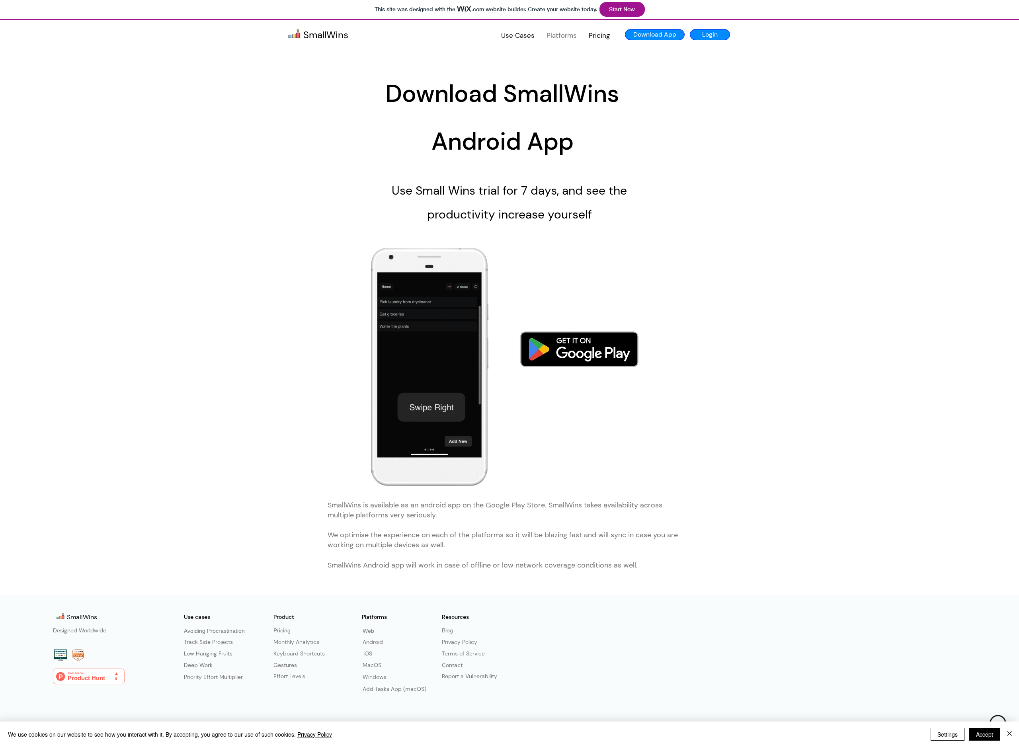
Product (283, 616)
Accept (984, 734)
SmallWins (83, 617)
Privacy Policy (314, 734)
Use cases (197, 616)
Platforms (374, 616)
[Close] (1009, 734)
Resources (455, 616)
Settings (947, 734)
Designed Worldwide (79, 630)
